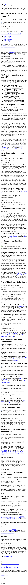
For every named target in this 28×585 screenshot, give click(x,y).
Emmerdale (15, 358)
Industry (9, 451)
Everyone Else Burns (8, 379)
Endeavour (11, 402)
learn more (20, 9)
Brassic (11, 335)
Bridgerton (3, 453)
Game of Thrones (22, 273)
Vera (26, 235)
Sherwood (9, 148)
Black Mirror (4, 450)
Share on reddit (7, 40)
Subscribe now (4, 575)
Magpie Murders (13, 236)
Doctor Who (20, 275)
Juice (24, 236)
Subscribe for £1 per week (11, 567)
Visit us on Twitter (8, 556)
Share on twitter (7, 37)
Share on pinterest (8, 39)
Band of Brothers (5, 402)
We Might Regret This (11, 518)
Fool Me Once (15, 148)
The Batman (13, 237)
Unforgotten (3, 147)
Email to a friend (7, 41)
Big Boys (15, 517)
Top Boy (21, 451)
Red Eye (12, 336)
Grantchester (3, 451)
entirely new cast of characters (8, 47)
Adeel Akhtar (12, 52)
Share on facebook (8, 36)
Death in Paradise (5, 335)
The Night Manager (18, 146)
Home (5, 1)
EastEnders (24, 357)
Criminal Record (10, 453)
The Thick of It (10, 333)
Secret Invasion (15, 451)
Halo (20, 378)
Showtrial (4, 45)
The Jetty (17, 453)
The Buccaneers (9, 517)
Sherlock (16, 333)
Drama (5, 4)
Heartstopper (21, 306)
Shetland (15, 360)
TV (4, 3)
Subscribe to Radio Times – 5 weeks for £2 (11, 34)
